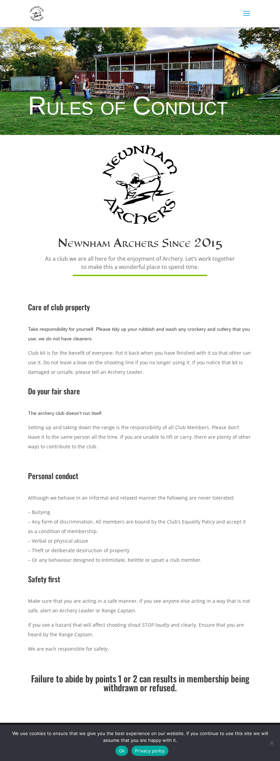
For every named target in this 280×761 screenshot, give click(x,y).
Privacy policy (150, 750)
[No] (271, 742)
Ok (122, 750)
